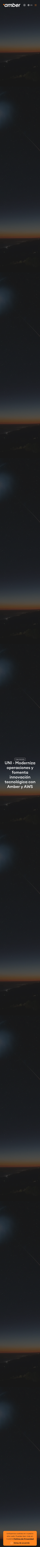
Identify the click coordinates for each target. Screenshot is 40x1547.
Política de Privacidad (24, 1539)
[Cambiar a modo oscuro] (24, 5)
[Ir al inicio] (12, 5)
